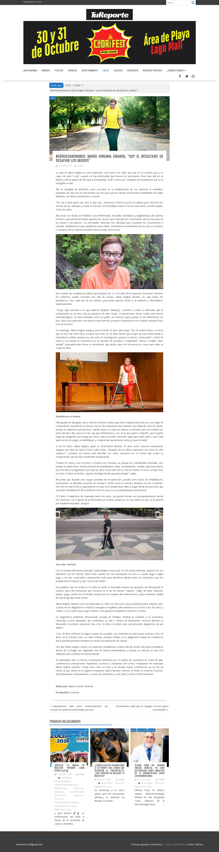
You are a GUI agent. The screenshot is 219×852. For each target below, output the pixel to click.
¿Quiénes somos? (175, 70)
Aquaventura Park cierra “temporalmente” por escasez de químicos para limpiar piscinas (79, 708)
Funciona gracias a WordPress (146, 844)
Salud (106, 70)
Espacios (72, 70)
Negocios (75, 734)
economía (66, 777)
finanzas (59, 792)
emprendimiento (63, 781)
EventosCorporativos (66, 785)
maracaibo (60, 795)
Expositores (61, 788)
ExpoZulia (79, 788)
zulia (68, 809)
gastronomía (77, 792)
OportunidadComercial (67, 802)
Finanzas (45, 70)
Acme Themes (195, 844)
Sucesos (118, 70)
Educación (132, 70)
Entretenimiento (90, 70)
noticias (59, 799)
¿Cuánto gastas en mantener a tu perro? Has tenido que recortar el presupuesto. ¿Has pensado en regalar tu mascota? (109, 770)
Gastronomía (30, 70)
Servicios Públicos (152, 70)
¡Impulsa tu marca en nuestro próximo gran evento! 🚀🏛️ (69, 767)
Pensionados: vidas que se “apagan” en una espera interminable (142, 708)
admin (80, 165)
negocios (79, 795)
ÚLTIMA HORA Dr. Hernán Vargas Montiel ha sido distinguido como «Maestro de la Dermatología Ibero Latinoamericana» (149, 770)
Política (59, 70)
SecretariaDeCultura (65, 806)
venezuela (60, 809)
